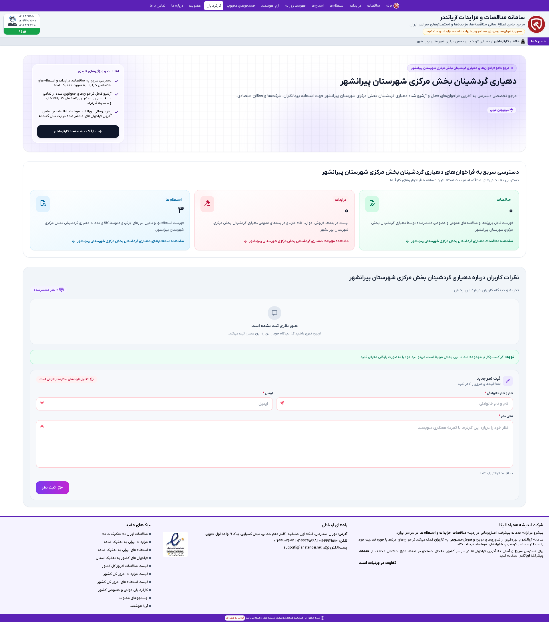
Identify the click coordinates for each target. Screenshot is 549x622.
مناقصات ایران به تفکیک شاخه (125, 534)
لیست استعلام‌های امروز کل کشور (123, 582)
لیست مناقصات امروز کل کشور (125, 566)
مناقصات (459, 533)
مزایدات (445, 533)
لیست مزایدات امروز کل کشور (126, 574)
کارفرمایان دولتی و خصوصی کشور (123, 590)
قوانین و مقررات (235, 618)
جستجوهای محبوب (133, 598)
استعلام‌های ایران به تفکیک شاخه (123, 550)
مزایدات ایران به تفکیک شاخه (126, 542)
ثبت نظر (49, 487)
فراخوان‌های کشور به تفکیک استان (122, 558)
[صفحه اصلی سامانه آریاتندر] (536, 24)
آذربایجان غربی (500, 110)
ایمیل (268, 393)
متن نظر (506, 416)
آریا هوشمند (139, 606)
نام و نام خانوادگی (499, 393)
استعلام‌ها (427, 533)
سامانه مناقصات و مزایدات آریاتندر (482, 17)
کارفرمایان (501, 41)
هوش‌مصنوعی (460, 539)
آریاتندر (526, 539)
